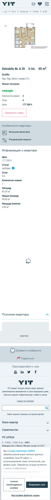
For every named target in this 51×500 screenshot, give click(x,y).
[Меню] (47, 3)
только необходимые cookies (14, 484)
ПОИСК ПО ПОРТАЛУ (25, 401)
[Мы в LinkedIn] (22, 372)
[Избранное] (40, 4)
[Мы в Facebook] (35, 372)
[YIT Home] (8, 4)
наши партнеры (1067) (22, 451)
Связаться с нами (14, 112)
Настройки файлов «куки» (25, 495)
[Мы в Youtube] (15, 372)
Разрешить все (37, 485)
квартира (24, 335)
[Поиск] (46, 407)
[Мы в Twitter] (29, 372)
